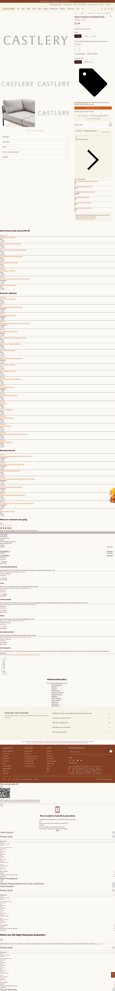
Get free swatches (92, 54)
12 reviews (83, 20)
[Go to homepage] (8, 9)
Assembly (3, 876)
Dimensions (3, 841)
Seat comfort (4, 871)
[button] (108, 8)
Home (75, 13)
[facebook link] (70, 760)
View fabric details (79, 54)
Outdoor (82, 13)
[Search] (102, 8)
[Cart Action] (75, 184)
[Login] (105, 9)
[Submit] (111, 751)
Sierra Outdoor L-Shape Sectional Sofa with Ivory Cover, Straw (26, 654)
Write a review (4, 534)
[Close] (1, 787)
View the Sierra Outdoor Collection (85, 219)
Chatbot (8, 717)
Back (57, 830)
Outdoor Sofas (90, 13)
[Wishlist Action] (2, 241)
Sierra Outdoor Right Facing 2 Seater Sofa (21, 637)
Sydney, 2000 (105, 132)
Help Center (23, 715)
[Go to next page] (5, 673)
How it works (98, 944)
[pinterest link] (73, 760)
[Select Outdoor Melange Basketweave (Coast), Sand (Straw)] (77, 48)
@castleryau (64, 683)
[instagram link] (77, 760)
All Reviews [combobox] (109, 551)
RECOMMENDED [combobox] (5, 551)
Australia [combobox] (108, 4)
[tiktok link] (81, 760)
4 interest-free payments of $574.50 (82, 28)
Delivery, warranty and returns (9, 875)
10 (4, 671)
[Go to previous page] (5, 658)
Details (2, 873)
